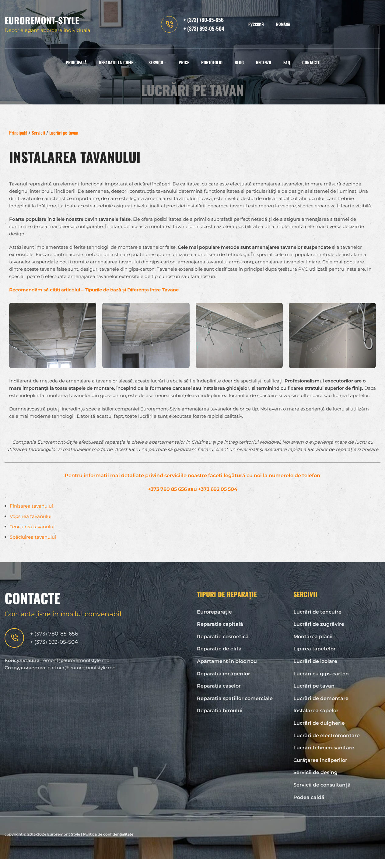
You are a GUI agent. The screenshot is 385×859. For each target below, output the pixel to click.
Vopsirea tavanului (30, 516)
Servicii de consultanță (322, 785)
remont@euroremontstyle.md (75, 660)
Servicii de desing (315, 772)
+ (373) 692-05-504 (204, 28)
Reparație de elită (219, 649)
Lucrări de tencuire (317, 612)
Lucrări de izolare (315, 661)
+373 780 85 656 (167, 489)
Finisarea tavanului (31, 506)
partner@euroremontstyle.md (81, 668)
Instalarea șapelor (315, 710)
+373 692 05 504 (217, 489)
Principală (18, 132)
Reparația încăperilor (223, 674)
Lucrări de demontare (320, 698)
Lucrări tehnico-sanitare (323, 748)
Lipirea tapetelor (314, 649)
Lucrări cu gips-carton (321, 674)
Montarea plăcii (313, 636)
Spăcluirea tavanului (33, 537)
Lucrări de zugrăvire (318, 624)
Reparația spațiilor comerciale (235, 698)
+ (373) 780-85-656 (204, 19)
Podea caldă (308, 797)
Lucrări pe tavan (313, 686)
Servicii (38, 132)
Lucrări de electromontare (326, 735)
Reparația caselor (219, 686)
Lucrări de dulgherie (319, 723)
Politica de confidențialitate (108, 834)
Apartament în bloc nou (227, 661)
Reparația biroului (220, 710)
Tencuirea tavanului (32, 527)
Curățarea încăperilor (320, 760)
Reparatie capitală (220, 624)
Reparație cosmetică (223, 636)
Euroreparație (214, 612)
